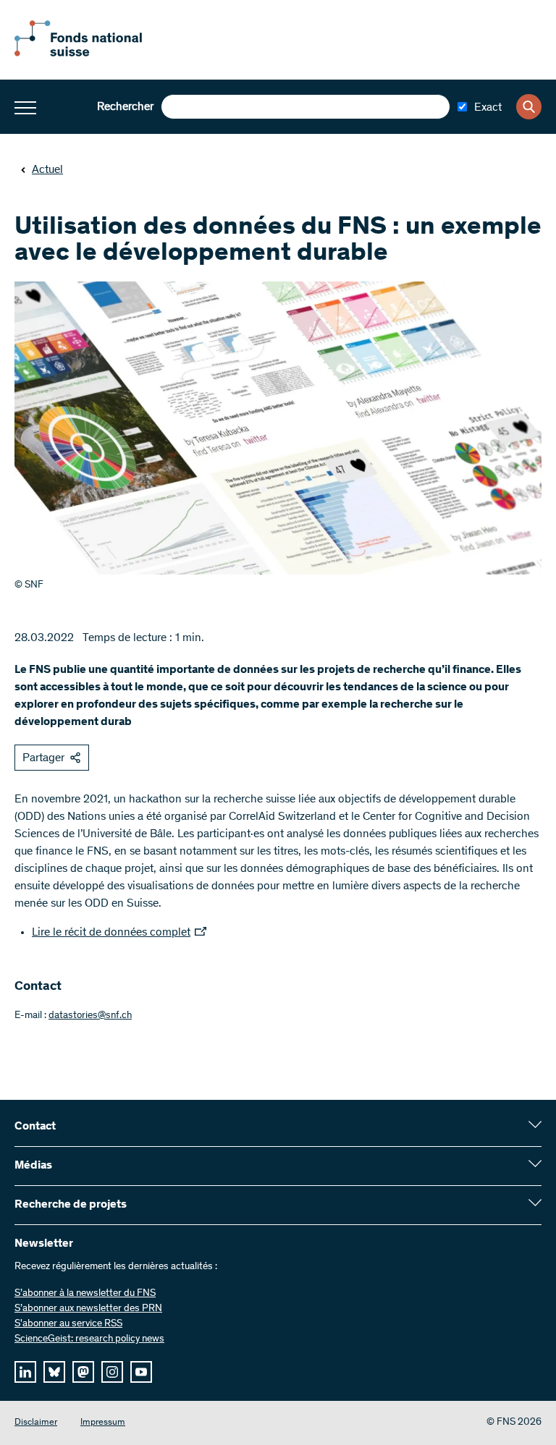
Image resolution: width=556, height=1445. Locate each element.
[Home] (94, 53)
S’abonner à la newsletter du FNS (85, 1294)
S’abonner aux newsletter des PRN (88, 1309)
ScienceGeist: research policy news (89, 1339)
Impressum (102, 1423)
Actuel (47, 170)
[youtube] (141, 1372)
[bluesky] (54, 1372)
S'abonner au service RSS (68, 1324)
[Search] (529, 106)
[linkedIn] (25, 1372)
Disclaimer (35, 1423)
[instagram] (112, 1372)
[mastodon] (83, 1372)
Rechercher (125, 107)
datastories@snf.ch (90, 1016)
